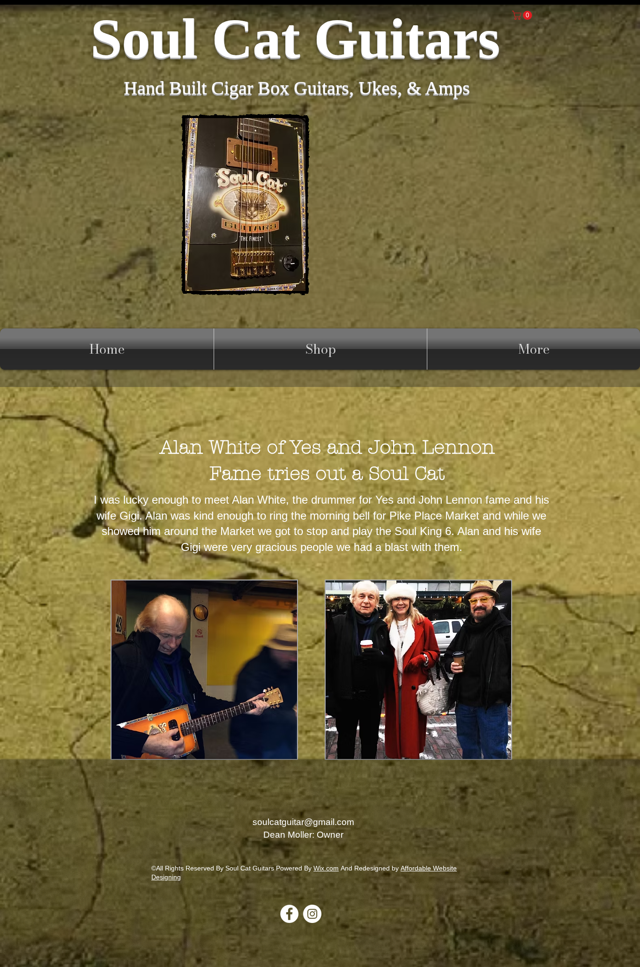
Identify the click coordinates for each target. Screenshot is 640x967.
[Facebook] (289, 914)
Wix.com (326, 868)
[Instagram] (312, 914)
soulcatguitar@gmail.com (303, 822)
